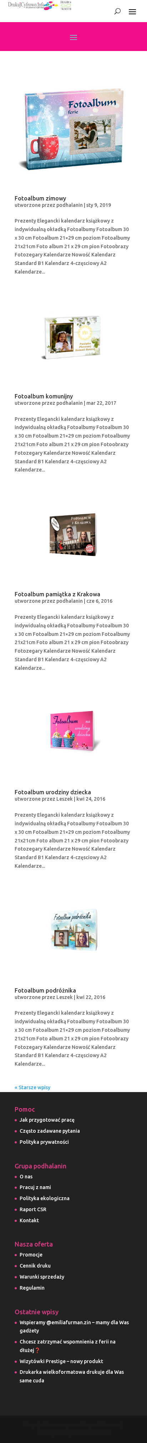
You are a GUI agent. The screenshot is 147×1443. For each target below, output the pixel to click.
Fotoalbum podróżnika (45, 990)
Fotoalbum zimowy (40, 198)
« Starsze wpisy (32, 1087)
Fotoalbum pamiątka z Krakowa (57, 594)
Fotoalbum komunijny (44, 396)
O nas (26, 1176)
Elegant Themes (100, 1425)
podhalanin (69, 205)
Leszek (64, 799)
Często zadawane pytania (50, 1131)
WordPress (96, 1433)
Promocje (31, 1255)
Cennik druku (35, 1266)
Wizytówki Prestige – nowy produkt (61, 1361)
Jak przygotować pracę (47, 1120)
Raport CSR (33, 1209)
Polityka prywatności (44, 1142)
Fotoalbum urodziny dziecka (53, 792)
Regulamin (32, 1288)
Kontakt (29, 1220)
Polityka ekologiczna (45, 1198)
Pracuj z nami (35, 1187)
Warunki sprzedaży (42, 1277)
